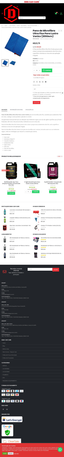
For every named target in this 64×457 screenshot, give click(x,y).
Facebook (34, 82)
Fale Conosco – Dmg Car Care (10, 352)
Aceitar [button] (5, 453)
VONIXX (34, 64)
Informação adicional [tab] (16, 109)
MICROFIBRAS (41, 63)
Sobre (4, 343)
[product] (32, 170)
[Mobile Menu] (3, 13)
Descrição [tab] (4, 109)
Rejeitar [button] (10, 453)
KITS (4, 377)
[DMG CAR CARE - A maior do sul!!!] (11, 13)
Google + (43, 82)
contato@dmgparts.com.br (8, 294)
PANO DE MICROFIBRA (49, 63)
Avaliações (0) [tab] (29, 109)
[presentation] (3, 44)
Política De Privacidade (8, 358)
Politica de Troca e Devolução (10, 355)
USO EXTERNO (58, 63)
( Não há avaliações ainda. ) (46, 39)
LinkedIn (40, 82)
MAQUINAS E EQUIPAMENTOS (10, 380)
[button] (57, 156)
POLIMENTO (5, 374)
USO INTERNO (6, 368)
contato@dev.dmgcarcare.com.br (9, 313)
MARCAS (5, 365)
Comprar (48, 70)
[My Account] (61, 13)
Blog (4, 346)
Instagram (7, 409)
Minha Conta (6, 349)
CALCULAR (36, 102)
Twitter (37, 82)
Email (45, 82)
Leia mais (11, 193)
